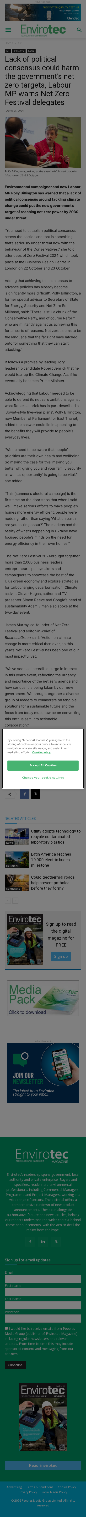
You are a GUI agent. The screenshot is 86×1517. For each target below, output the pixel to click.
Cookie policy (41, 752)
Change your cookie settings (43, 777)
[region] (43, 758)
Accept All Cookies (43, 765)
